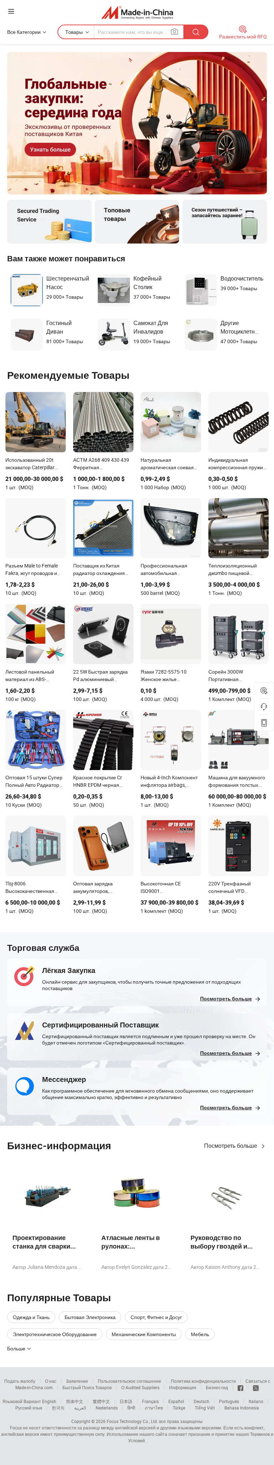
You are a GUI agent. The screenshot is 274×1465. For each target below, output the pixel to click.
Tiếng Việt (205, 1408)
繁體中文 (101, 1401)
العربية (80, 1408)
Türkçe (179, 1408)
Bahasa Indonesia (241, 1408)
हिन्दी (131, 1408)
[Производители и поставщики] (137, 12)
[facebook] (240, 1387)
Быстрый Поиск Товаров (87, 1387)
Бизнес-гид (217, 1387)
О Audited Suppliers (140, 1387)
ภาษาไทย (154, 1408)
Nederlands (107, 1408)
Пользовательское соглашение (129, 1381)
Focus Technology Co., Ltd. (132, 1421)
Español (176, 1401)
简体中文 (74, 1401)
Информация (182, 1387)
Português (229, 1401)
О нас (50, 1381)
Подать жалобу (19, 1381)
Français (150, 1401)
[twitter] (256, 1387)
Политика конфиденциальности (203, 1381)
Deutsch (201, 1401)
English (49, 1401)
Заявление (77, 1381)
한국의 (58, 1408)
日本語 (126, 1401)
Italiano (256, 1401)
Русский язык (28, 1408)
